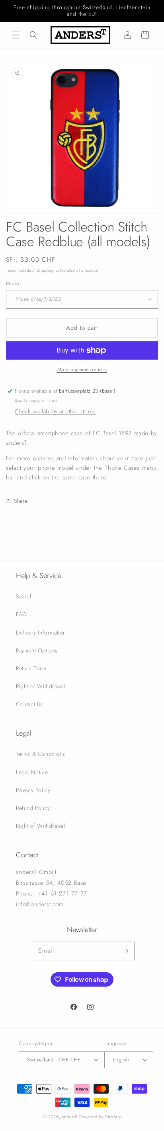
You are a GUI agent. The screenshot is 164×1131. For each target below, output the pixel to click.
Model (13, 283)
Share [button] (21, 501)
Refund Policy (33, 808)
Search (24, 596)
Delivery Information (41, 633)
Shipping (45, 270)
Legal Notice (32, 772)
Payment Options (37, 650)
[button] (16, 35)
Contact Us (29, 704)
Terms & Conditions (40, 754)
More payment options (82, 369)
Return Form (31, 668)
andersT (70, 1116)
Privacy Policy (33, 790)
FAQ (21, 614)
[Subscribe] (125, 951)
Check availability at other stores (55, 411)
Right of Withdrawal (40, 686)
